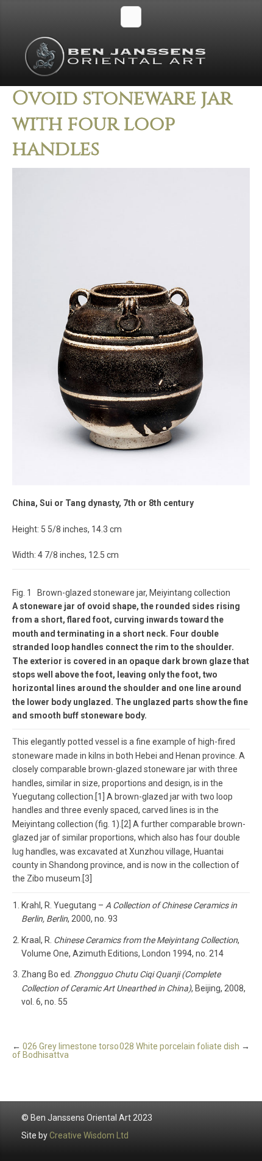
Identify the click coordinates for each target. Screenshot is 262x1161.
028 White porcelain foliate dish (179, 1046)
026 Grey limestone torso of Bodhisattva (65, 1050)
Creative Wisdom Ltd (89, 1135)
